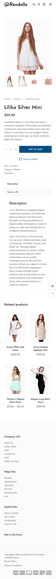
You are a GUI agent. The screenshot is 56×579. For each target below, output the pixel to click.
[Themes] (52, 285)
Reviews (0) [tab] (12, 192)
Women (17, 99)
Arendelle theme (11, 557)
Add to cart (35, 149)
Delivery (8, 489)
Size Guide (9, 485)
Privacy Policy (10, 561)
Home (7, 99)
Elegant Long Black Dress (40, 401)
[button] (48, 22)
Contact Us (9, 454)
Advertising (10, 520)
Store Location (11, 461)
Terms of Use (10, 524)
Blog (6, 450)
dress (10, 173)
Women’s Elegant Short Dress (15, 401)
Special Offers (11, 513)
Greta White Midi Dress (15, 349)
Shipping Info (10, 492)
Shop (6, 457)
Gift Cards (9, 516)
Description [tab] (12, 183)
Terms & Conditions (13, 565)
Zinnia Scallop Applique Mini (40, 349)
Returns (8, 478)
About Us (8, 443)
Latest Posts (10, 446)
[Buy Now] (52, 293)
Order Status (10, 481)
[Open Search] (33, 4)
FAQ (6, 496)
